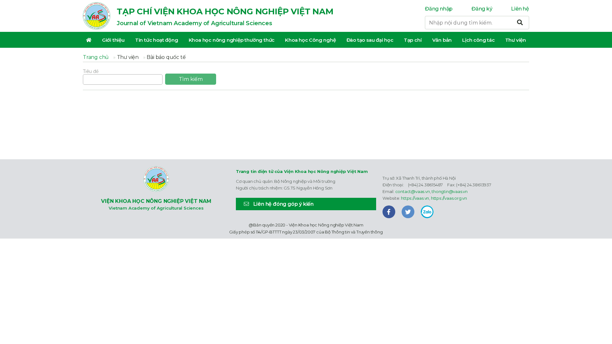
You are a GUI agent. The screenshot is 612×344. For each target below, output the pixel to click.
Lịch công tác (478, 40)
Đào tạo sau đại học (369, 40)
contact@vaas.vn (412, 191)
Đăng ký (481, 9)
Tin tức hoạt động (156, 40)
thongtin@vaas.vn (450, 191)
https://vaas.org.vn (449, 198)
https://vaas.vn (415, 198)
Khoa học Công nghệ (310, 40)
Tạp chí (413, 40)
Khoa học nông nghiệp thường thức (232, 40)
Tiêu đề (90, 71)
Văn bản (442, 40)
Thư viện (515, 40)
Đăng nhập (439, 9)
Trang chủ (96, 57)
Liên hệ (520, 9)
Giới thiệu (113, 40)
